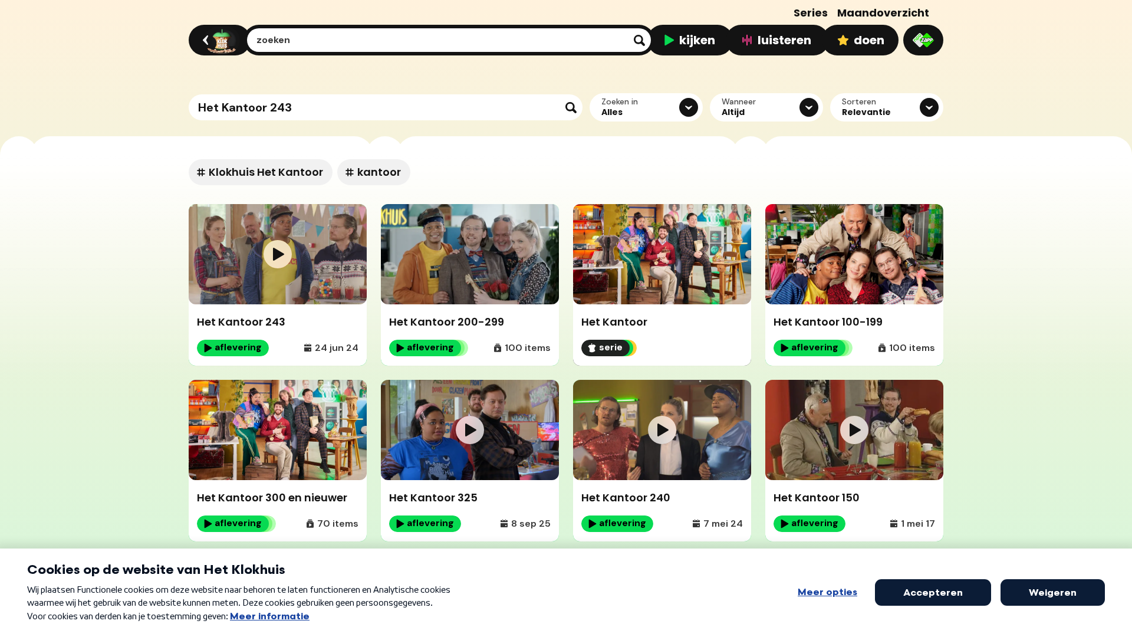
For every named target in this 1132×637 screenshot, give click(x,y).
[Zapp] (923, 40)
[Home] (218, 40)
